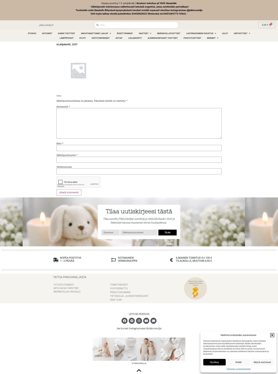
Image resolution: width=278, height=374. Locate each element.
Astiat (119, 38)
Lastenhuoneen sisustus (199, 33)
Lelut (225, 33)
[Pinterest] (132, 321)
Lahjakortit (135, 38)
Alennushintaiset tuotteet (163, 38)
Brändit (211, 38)
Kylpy (82, 38)
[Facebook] (124, 321)
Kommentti (63, 106)
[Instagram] (139, 321)
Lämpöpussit (67, 38)
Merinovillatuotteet (168, 33)
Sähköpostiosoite (66, 155)
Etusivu (32, 33)
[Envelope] (153, 321)
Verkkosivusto (64, 167)
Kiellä (239, 362)
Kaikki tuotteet (66, 33)
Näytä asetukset (262, 362)
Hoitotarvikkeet (101, 38)
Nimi (59, 143)
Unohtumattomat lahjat (94, 33)
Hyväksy (214, 362)
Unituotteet (240, 33)
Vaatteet (144, 33)
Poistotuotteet (192, 38)
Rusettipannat (125, 33)
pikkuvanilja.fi (46, 25)
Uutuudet (47, 33)
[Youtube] (146, 321)
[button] (272, 335)
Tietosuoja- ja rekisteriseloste (238, 369)
